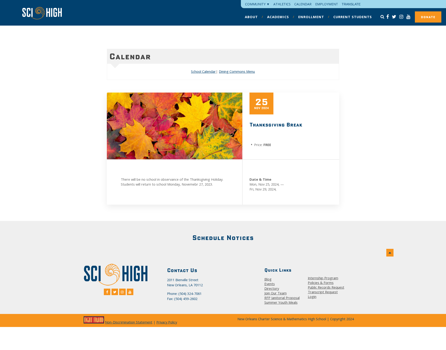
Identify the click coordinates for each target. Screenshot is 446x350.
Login (312, 296)
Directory (271, 288)
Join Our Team (275, 293)
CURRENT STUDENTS (352, 16)
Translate (351, 4)
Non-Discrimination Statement (128, 322)
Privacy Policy (166, 322)
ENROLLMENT (311, 16)
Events (269, 283)
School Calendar (203, 71)
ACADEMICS (278, 16)
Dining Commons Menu (237, 71)
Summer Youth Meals (281, 302)
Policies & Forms (321, 282)
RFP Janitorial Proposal (282, 297)
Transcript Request (323, 292)
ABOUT (251, 16)
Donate (428, 17)
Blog (268, 279)
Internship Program (323, 278)
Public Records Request (326, 287)
